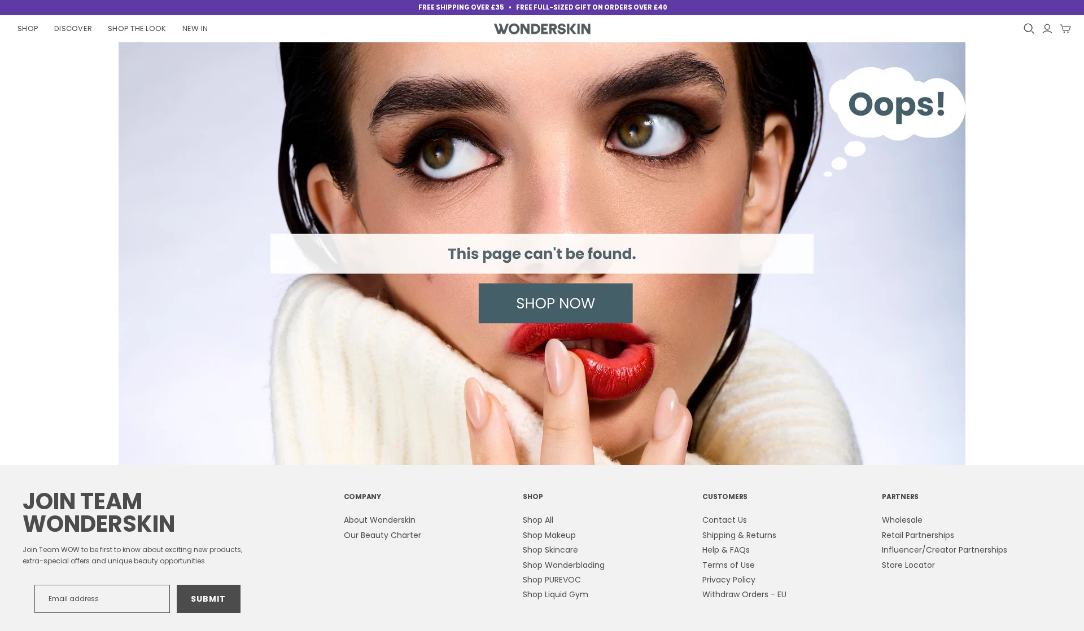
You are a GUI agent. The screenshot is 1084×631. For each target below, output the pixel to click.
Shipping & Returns (739, 535)
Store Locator (908, 565)
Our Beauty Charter (382, 535)
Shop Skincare (550, 549)
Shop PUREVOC (552, 579)
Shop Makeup (549, 535)
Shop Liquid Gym (555, 594)
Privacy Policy (728, 579)
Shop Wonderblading (564, 565)
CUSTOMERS (725, 496)
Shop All (538, 520)
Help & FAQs (726, 549)
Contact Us (724, 520)
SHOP (533, 496)
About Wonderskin (380, 520)
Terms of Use (728, 565)
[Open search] (1029, 28)
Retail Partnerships (918, 535)
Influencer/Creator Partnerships (944, 549)
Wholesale (902, 520)
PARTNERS (900, 496)
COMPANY (362, 496)
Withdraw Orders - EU (744, 594)
